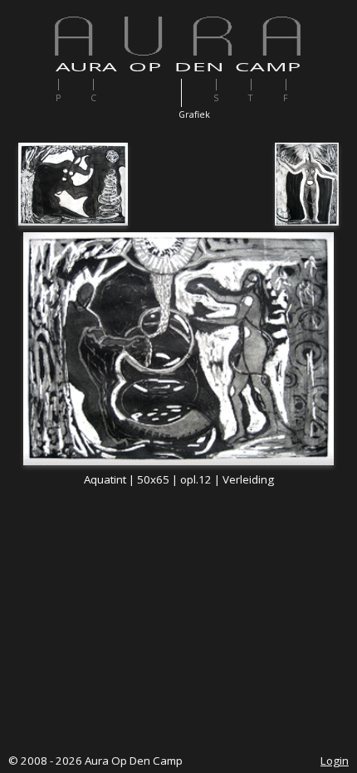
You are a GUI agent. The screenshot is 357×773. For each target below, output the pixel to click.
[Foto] (302, 84)
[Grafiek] (197, 93)
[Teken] (267, 84)
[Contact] (109, 84)
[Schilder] (232, 84)
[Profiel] (74, 84)
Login (334, 760)
